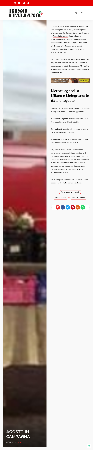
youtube (19, 3)
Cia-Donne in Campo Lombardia (75, 33)
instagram (14, 3)
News (20, 442)
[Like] (58, 207)
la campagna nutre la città (70, 192)
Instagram (69, 183)
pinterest (24, 3)
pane (85, 42)
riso (80, 42)
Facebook (60, 183)
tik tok (28, 3)
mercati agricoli (61, 198)
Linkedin (78, 183)
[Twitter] (68, 207)
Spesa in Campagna (60, 36)
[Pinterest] (73, 207)
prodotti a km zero (79, 198)
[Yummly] (78, 207)
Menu (81, 13)
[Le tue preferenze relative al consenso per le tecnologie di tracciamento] (89, 446)
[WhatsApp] (83, 207)
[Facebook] (63, 207)
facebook (10, 3)
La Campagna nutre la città (61, 29)
